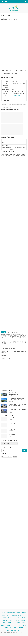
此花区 (9, 617)
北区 (11, 627)
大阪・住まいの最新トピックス (14, 630)
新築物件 (15, 456)
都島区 (24, 615)
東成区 (4, 622)
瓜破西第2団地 (12, 423)
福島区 (4, 617)
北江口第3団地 (12, 417)
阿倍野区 (21, 627)
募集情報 (24, 612)
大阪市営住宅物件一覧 (11, 332)
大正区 (23, 617)
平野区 (6, 627)
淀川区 (14, 625)
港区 (19, 617)
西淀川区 (17, 620)
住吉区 (23, 622)
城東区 (17, 332)
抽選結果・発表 (5, 615)
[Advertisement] (14, 55)
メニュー (6, 1)
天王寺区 (5, 620)
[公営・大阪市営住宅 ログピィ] (14, 8)
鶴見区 (19, 625)
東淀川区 (23, 620)
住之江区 (25, 625)
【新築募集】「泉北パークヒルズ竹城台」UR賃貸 (11, 358)
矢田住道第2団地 (12, 434)
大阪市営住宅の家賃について (17, 95)
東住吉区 (3, 625)
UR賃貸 (3, 612)
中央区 (15, 627)
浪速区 (11, 620)
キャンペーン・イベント (7, 456)
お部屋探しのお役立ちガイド (13, 612)
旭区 (14, 622)
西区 (14, 617)
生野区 (9, 622)
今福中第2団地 (12, 429)
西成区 (8, 625)
